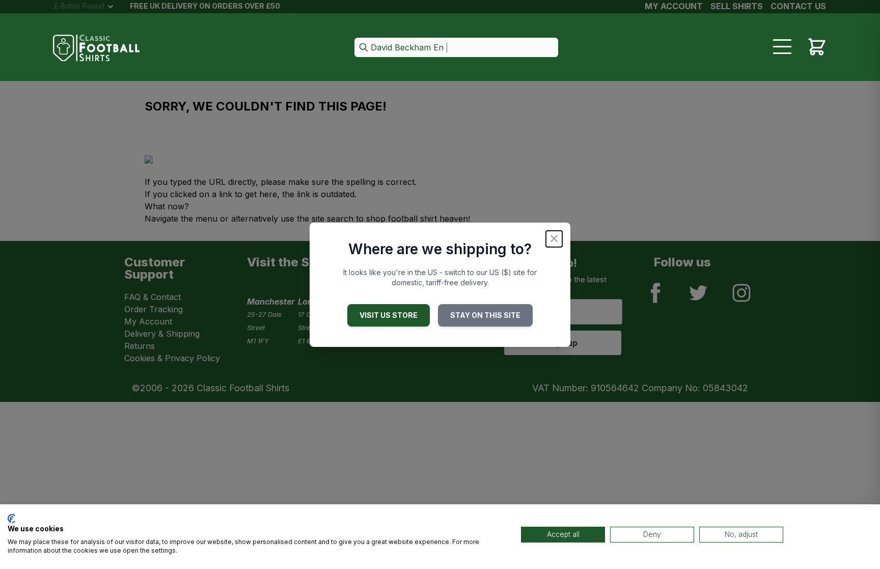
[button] (456, 48)
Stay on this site (485, 315)
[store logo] (96, 48)
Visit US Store (389, 315)
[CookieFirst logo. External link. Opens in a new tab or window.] (11, 518)
